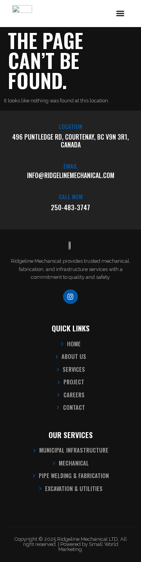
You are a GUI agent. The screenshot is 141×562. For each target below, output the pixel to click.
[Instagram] (70, 296)
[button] (120, 13)
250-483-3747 (70, 207)
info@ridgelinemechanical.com (70, 175)
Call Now (71, 197)
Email (70, 166)
